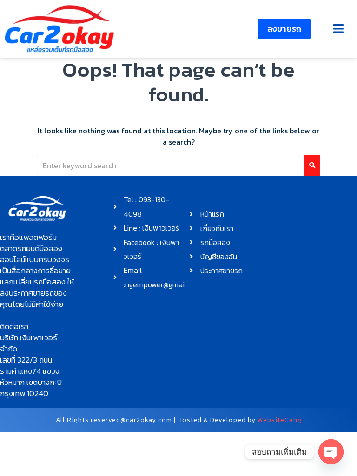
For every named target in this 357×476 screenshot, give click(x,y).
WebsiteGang (280, 420)
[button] (338, 28)
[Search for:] (168, 165)
